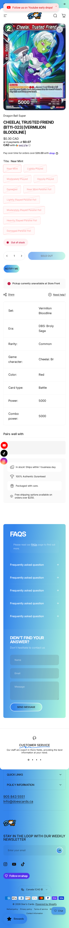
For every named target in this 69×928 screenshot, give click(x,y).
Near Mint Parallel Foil (39, 189)
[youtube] (4, 445)
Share (11, 294)
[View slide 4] (41, 760)
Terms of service (41, 909)
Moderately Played (17, 178)
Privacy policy (26, 909)
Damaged (12, 189)
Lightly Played (35, 168)
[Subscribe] (59, 850)
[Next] (64, 4)
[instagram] (4, 460)
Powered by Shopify (46, 904)
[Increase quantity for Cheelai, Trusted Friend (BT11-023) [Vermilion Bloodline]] (21, 256)
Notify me (11, 268)
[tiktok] (4, 453)
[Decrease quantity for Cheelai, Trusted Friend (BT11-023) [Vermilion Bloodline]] (7, 256)
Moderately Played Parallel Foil (24, 210)
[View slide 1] (28, 760)
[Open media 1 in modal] (59, 29)
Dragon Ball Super (14, 115)
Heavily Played (45, 178)
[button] (18, 143)
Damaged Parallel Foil (19, 230)
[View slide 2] (32, 760)
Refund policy (12, 909)
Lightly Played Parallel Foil (21, 199)
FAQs (34, 544)
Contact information (34, 913)
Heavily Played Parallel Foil (22, 220)
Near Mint (12, 168)
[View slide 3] (36, 760)
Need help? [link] (59, 294)
